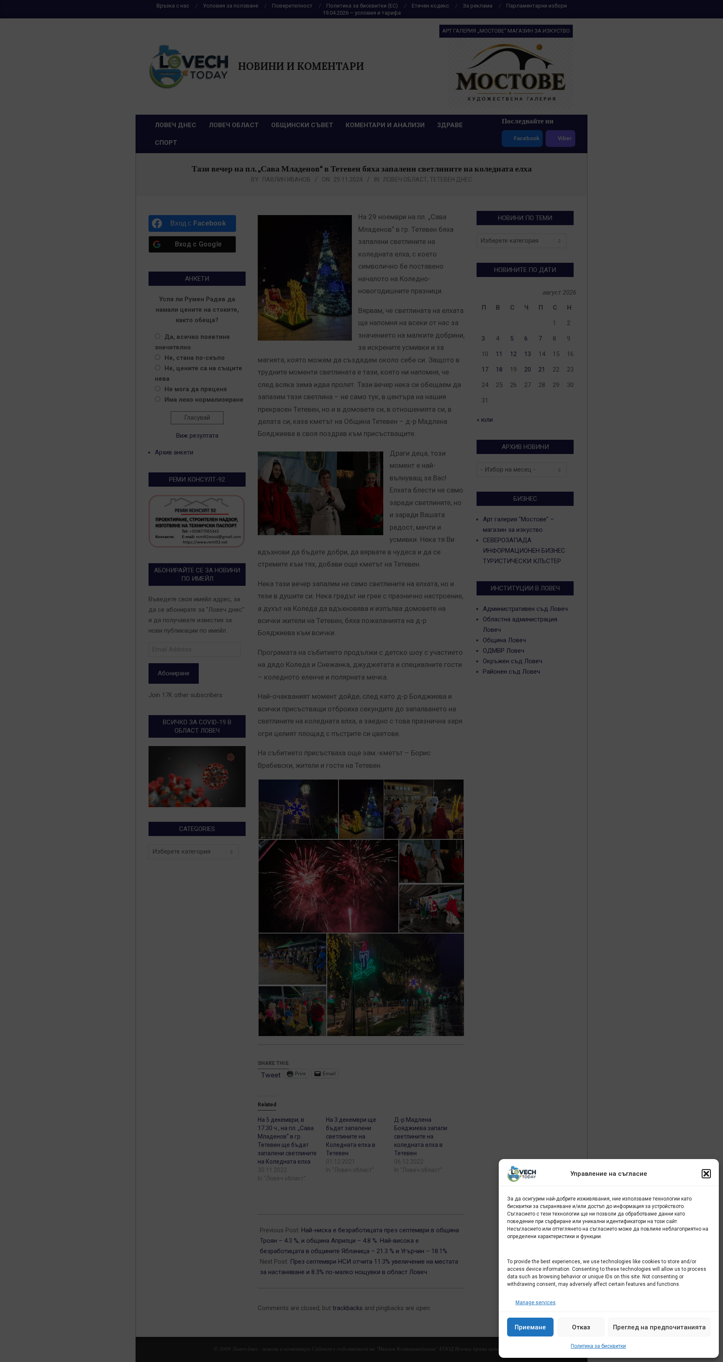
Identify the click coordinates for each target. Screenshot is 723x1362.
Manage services (535, 1303)
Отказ (581, 1327)
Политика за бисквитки (598, 1346)
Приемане (530, 1327)
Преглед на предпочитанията (659, 1327)
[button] (706, 1174)
